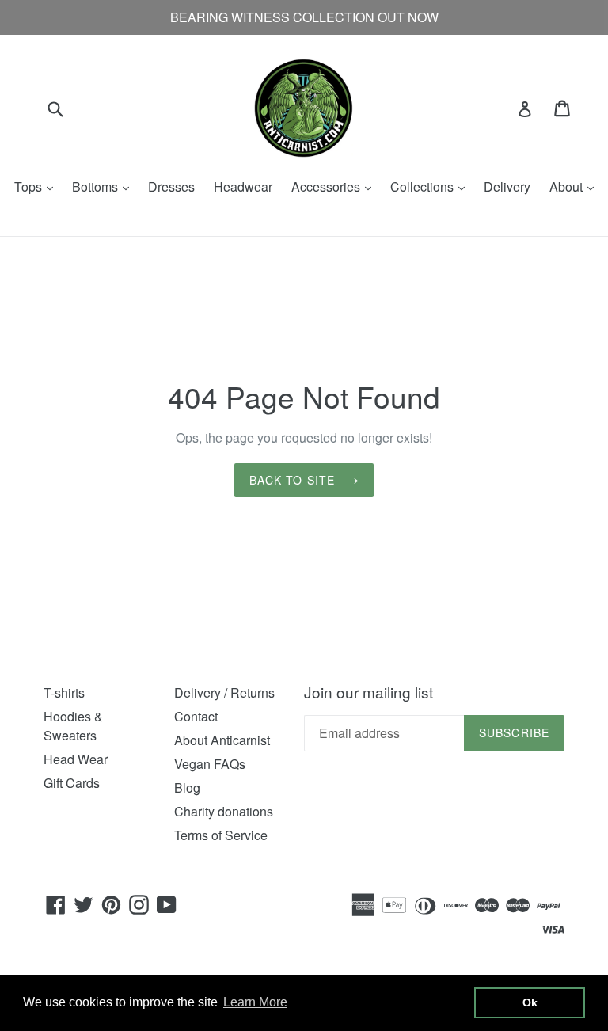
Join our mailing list (368, 692)
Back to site (292, 480)
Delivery (507, 186)
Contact (196, 716)
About (575, 186)
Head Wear (76, 759)
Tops (37, 186)
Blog (187, 787)
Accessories (335, 186)
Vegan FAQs (209, 764)
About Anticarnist (222, 740)
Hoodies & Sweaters (73, 725)
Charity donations (223, 811)
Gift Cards (72, 783)
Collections (431, 186)
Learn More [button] (255, 1002)
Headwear (243, 186)
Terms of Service (221, 835)
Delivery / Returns (224, 692)
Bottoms (104, 186)
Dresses (171, 186)
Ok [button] (530, 1002)
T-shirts (64, 692)
